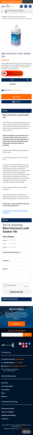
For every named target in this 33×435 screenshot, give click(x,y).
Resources (4, 383)
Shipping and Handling (8, 415)
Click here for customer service (11, 2)
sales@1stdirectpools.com (18, 366)
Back (4, 16)
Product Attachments (10, 299)
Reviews (5, 220)
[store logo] (10, 6)
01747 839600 (18, 362)
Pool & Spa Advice (7, 386)
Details (5, 111)
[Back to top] (30, 429)
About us (4, 396)
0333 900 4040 (19, 359)
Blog (2, 393)
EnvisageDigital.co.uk (23, 428)
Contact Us (5, 419)
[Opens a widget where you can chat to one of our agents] (26, 432)
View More (16, 324)
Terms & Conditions (7, 412)
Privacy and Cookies (7, 408)
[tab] (16, 111)
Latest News (5, 389)
